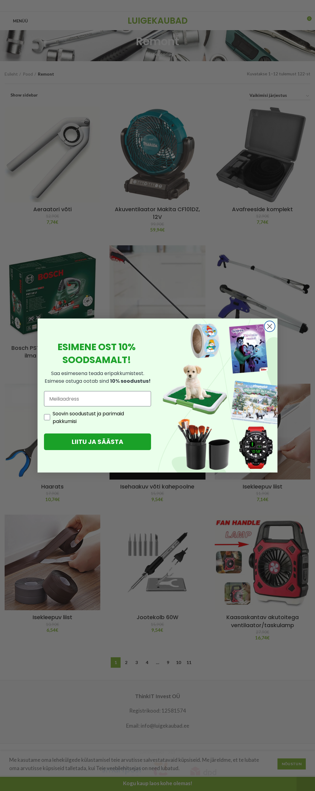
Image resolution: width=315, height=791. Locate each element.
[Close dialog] (269, 326)
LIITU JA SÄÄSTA (97, 441)
